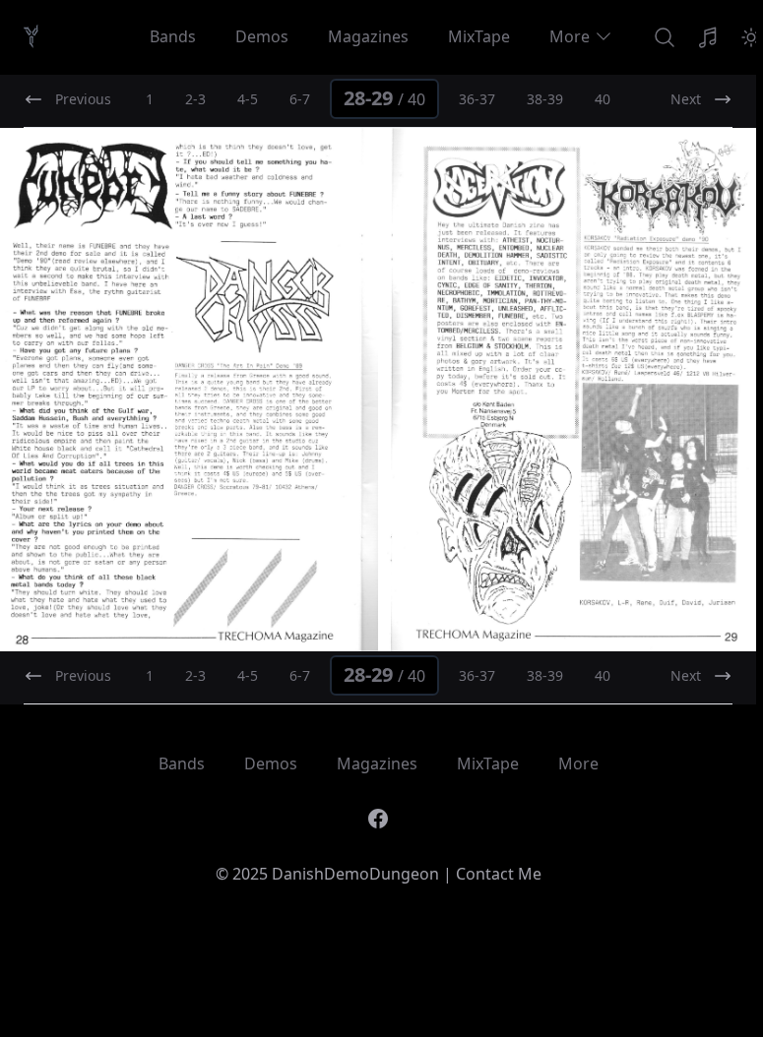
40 (602, 99)
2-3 (195, 99)
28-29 (384, 98)
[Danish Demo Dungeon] (31, 36)
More (569, 36)
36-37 (477, 99)
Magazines (368, 36)
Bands (173, 36)
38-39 (545, 99)
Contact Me (498, 873)
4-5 (247, 99)
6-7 (299, 99)
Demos (261, 36)
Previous (83, 99)
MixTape (479, 36)
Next (685, 99)
